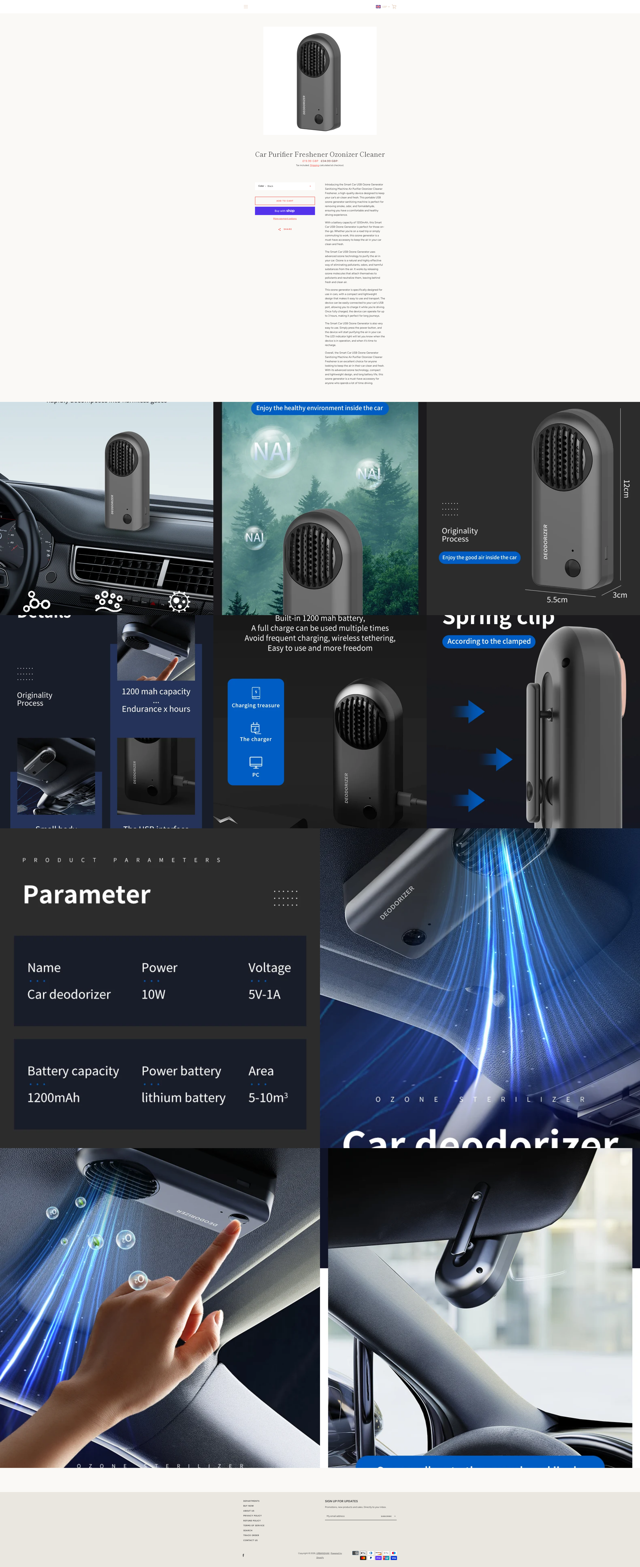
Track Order (251, 1535)
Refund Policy (252, 1521)
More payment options (285, 218)
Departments (251, 1501)
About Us (248, 1511)
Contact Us (250, 1540)
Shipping (314, 165)
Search (247, 1530)
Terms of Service (253, 1525)
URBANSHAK (323, 1553)
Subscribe (386, 1516)
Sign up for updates (341, 1501)
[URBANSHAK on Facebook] (243, 1555)
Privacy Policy (252, 1516)
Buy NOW (248, 1506)
